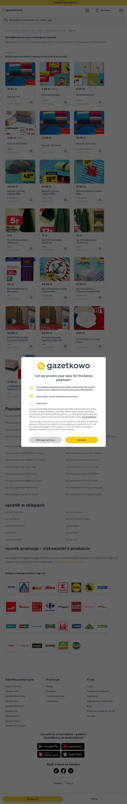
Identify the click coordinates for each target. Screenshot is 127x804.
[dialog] (63, 402)
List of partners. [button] (89, 416)
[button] (63, 403)
